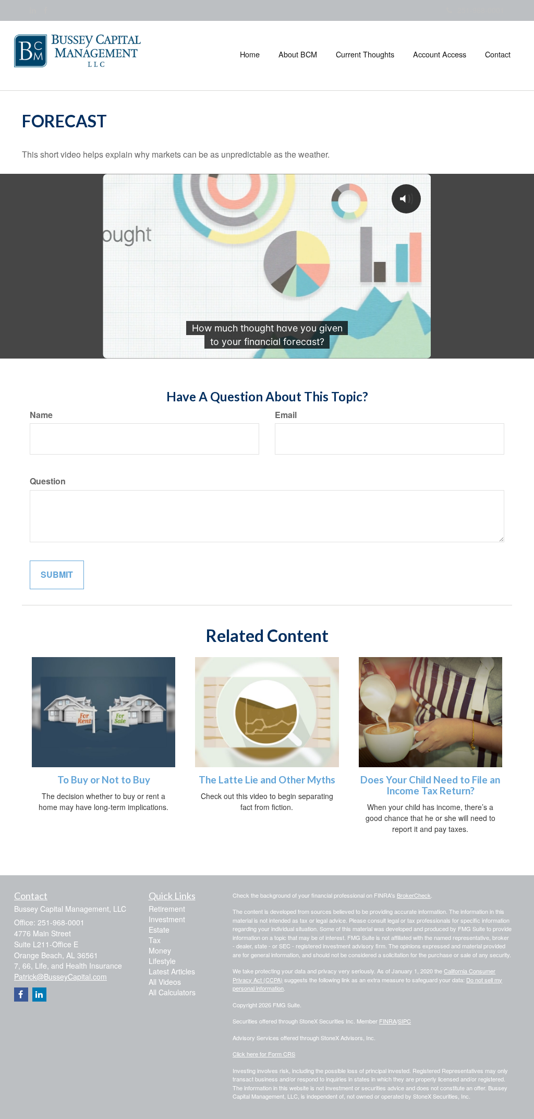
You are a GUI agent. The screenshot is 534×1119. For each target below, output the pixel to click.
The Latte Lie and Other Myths (267, 779)
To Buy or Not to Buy (103, 779)
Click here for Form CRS (264, 1054)
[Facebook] (45, 10)
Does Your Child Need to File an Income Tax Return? (430, 785)
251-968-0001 (480, 10)
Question (48, 481)
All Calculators (172, 992)
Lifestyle (162, 961)
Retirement (167, 908)
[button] (297, 54)
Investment (167, 919)
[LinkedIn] (33, 10)
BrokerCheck (414, 895)
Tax (155, 940)
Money (160, 950)
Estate (159, 929)
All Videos (165, 982)
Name (41, 415)
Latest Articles (172, 971)
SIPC (404, 1021)
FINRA (387, 1021)
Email (286, 415)
